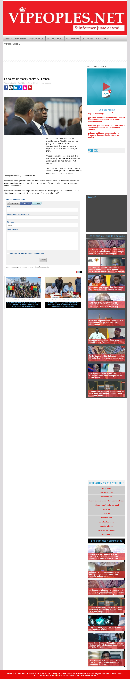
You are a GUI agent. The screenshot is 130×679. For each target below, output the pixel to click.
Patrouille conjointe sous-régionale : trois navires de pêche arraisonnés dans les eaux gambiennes (23, 304)
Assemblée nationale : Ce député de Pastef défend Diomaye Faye (105, 341)
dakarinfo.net (106, 497)
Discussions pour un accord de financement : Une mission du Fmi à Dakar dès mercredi (106, 288)
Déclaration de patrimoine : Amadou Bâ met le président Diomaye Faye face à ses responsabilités (105, 322)
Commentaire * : (13, 230)
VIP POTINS (87, 39)
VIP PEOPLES (103, 39)
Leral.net (106, 513)
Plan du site (50, 675)
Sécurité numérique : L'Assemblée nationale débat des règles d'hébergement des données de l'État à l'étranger (106, 645)
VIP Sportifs (20, 39)
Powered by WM (90, 675)
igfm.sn (106, 509)
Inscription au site (73, 675)
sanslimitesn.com (106, 522)
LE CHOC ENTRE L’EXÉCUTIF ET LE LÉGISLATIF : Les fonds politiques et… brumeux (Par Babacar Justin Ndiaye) (103, 305)
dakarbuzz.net (107, 492)
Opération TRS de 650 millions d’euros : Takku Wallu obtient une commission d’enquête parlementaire (104, 574)
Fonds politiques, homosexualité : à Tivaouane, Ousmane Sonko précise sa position (103, 124)
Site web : (10, 222)
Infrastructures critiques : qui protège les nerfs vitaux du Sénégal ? (104, 628)
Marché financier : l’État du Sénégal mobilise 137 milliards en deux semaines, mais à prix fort (106, 358)
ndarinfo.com (106, 518)
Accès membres (39, 675)
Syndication (62, 675)
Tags (82, 675)
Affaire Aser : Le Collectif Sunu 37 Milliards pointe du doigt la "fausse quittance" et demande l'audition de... (105, 663)
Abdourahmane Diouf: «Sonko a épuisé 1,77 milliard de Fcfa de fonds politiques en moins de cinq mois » (106, 376)
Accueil (8, 39)
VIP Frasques (72, 39)
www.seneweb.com (106, 530)
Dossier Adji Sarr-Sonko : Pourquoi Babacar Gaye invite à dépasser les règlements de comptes (106, 116)
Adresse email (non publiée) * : (18, 214)
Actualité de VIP (36, 39)
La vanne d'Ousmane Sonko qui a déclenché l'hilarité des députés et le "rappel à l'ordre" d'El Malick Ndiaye (106, 393)
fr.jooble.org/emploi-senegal (106, 505)
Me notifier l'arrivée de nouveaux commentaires (27, 253)
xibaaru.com (106, 534)
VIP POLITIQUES (55, 39)
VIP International (12, 44)
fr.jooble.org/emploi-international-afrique (106, 501)
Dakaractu (106, 488)
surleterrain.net (106, 526)
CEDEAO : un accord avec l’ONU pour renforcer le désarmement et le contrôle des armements (63, 304)
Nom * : (9, 206)
